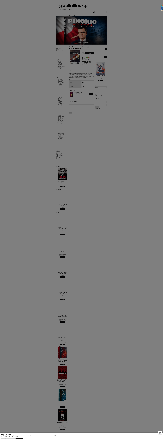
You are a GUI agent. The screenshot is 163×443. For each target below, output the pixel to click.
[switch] (160, 433)
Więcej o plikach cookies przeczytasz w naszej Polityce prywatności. (9, 436)
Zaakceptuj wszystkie (19, 438)
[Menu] (161, 431)
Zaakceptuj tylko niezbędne (5, 438)
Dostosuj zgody (13, 438)
